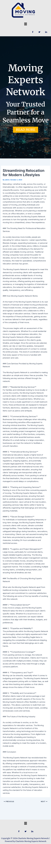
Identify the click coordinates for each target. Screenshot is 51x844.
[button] (25, 23)
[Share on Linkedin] (46, 32)
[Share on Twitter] (39, 32)
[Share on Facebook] (32, 32)
